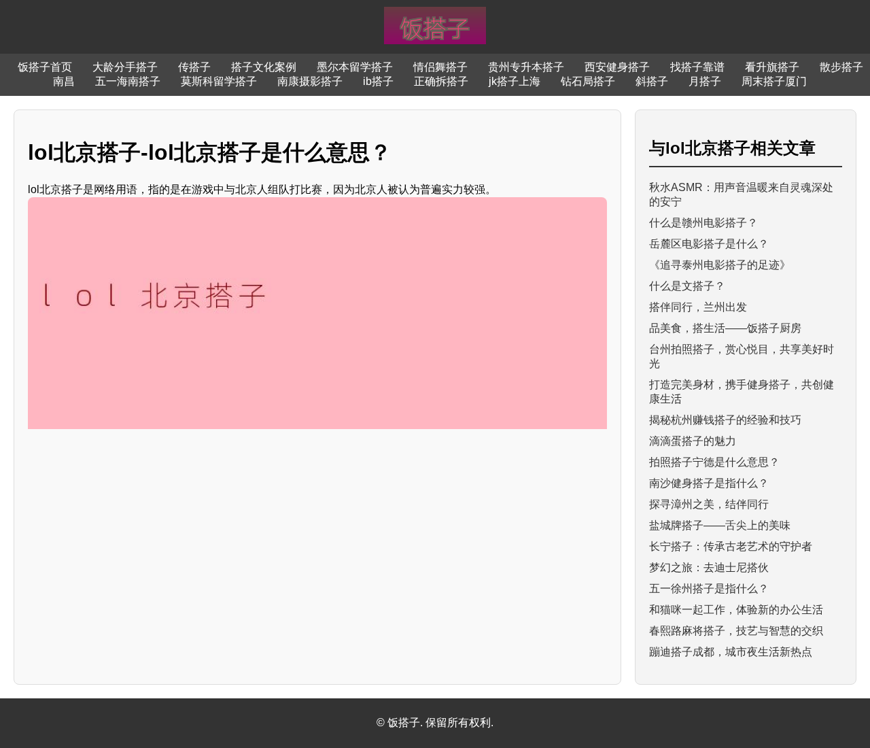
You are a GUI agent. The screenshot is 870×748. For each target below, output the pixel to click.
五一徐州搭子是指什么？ (709, 588)
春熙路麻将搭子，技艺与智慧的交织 (736, 630)
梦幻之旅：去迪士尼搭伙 (709, 567)
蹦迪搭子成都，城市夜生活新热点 (730, 652)
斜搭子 (652, 81)
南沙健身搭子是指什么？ (709, 483)
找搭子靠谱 (697, 67)
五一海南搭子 (127, 81)
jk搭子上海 (514, 81)
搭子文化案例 (263, 67)
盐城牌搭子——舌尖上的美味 (719, 525)
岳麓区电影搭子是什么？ (709, 244)
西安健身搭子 (617, 67)
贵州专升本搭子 (526, 67)
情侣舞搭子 (440, 67)
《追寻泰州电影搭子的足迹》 (719, 265)
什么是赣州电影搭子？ (703, 222)
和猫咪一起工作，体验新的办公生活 (736, 609)
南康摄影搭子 (310, 81)
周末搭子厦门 (774, 81)
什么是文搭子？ (687, 286)
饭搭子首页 (45, 67)
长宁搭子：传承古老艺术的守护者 (730, 546)
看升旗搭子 (772, 67)
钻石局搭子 (588, 81)
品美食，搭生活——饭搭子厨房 (725, 328)
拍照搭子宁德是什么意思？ (714, 462)
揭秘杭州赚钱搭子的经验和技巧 (725, 420)
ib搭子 (378, 81)
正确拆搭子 (441, 81)
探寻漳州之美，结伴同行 (709, 504)
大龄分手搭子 (125, 67)
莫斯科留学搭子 (219, 81)
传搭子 (194, 67)
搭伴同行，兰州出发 (698, 307)
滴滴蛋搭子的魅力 (692, 441)
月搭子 (705, 81)
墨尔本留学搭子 (355, 67)
